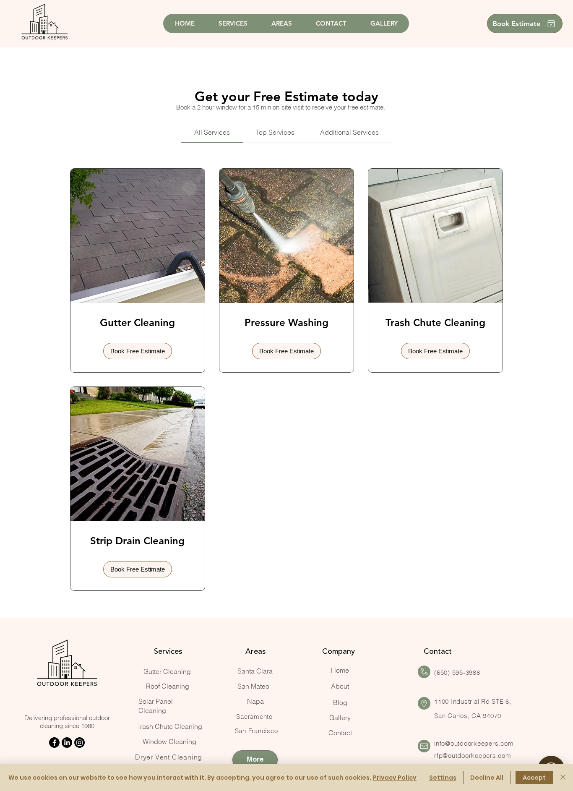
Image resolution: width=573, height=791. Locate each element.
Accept (534, 777)
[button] (137, 351)
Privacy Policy (395, 777)
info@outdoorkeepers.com (473, 743)
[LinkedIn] (67, 742)
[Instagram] (79, 742)
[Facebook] (54, 742)
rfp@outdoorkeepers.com (472, 756)
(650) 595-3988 (457, 672)
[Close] (563, 777)
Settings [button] (442, 777)
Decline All (486, 777)
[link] (212, 132)
